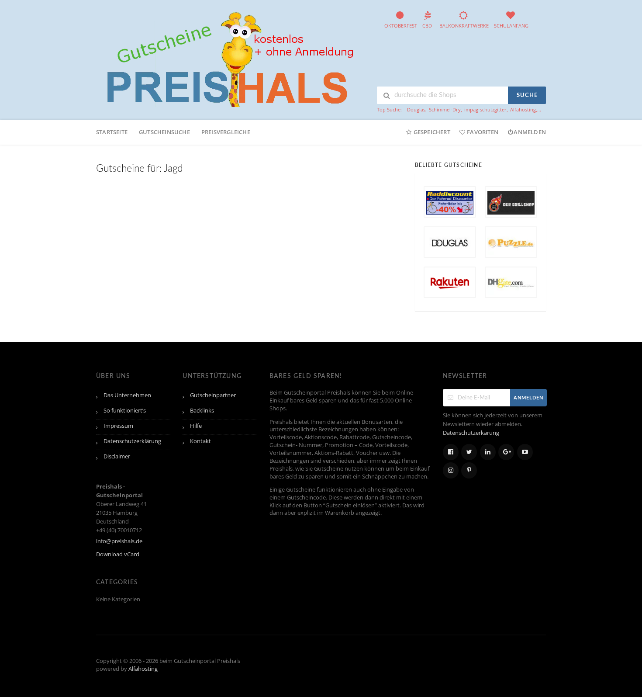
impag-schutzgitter (485, 109)
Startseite (112, 132)
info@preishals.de (119, 541)
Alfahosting (523, 109)
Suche (527, 95)
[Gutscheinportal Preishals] (227, 58)
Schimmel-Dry (445, 109)
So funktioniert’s (125, 410)
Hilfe (196, 426)
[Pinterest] (469, 470)
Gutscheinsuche (164, 132)
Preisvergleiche (225, 132)
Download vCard (117, 554)
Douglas (416, 109)
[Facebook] (451, 452)
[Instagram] (451, 470)
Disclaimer (117, 456)
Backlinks (202, 410)
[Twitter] (469, 452)
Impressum (118, 426)
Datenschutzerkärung (471, 433)
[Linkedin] (488, 452)
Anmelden (530, 132)
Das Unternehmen (127, 395)
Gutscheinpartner (213, 395)
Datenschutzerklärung (132, 441)
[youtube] (525, 452)
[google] (506, 452)
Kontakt (200, 441)
